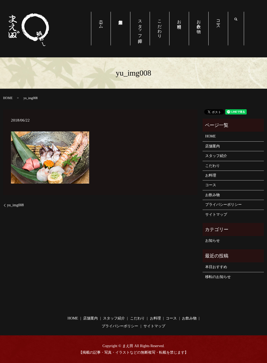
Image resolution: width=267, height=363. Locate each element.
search (240, 20)
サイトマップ (216, 214)
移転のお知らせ (218, 277)
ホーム (101, 21)
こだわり (159, 26)
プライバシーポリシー (223, 205)
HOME (8, 98)
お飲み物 (199, 21)
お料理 (179, 19)
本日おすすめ (216, 267)
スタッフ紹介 (140, 26)
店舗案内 (120, 29)
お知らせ (212, 241)
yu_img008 (15, 205)
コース (218, 21)
